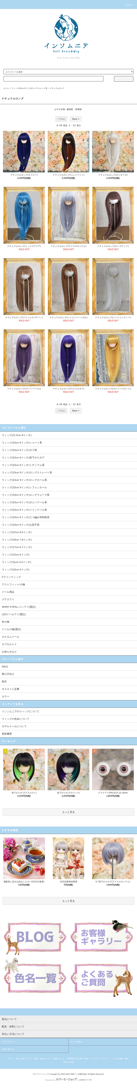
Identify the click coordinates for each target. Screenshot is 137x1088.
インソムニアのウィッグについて (20, 711)
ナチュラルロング (57, 88)
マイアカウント (9, 1042)
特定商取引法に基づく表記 (77, 1059)
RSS (65, 1062)
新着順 (78, 109)
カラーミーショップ (41, 1074)
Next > (75, 118)
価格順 (70, 109)
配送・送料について (43, 1059)
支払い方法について (24, 1059)
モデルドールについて (14, 726)
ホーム (6, 88)
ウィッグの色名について (15, 718)
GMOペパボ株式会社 (78, 1074)
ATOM (71, 1062)
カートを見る (76, 1042)
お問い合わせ (8, 1049)
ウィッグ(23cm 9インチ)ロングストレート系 (29, 88)
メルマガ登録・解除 (120, 1059)
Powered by (50, 1080)
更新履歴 (7, 733)
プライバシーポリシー (100, 1059)
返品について (59, 1059)
